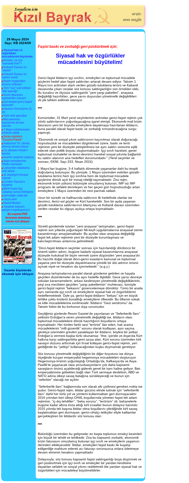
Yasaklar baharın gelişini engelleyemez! (16, 208)
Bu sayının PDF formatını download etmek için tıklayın (17, 217)
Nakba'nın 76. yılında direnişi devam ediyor (16, 145)
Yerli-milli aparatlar (15, 115)
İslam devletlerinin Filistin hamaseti (14, 162)
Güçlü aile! (10, 199)
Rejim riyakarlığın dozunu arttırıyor (13, 82)
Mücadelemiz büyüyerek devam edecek (13, 122)
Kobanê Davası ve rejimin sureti (14, 75)
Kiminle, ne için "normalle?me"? (12, 62)
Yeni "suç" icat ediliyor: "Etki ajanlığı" (17, 89)
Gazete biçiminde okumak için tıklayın (17, 272)
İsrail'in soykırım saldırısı (18, 157)
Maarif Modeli (12, 203)
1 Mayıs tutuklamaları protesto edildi (16, 131)
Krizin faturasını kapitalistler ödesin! (14, 96)
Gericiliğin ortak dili (15, 195)
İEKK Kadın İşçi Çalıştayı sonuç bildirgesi (17, 190)
